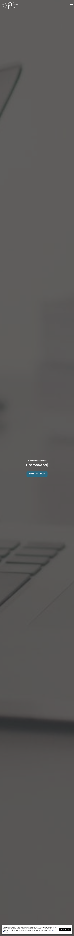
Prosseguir (65, 929)
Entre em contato (37, 474)
